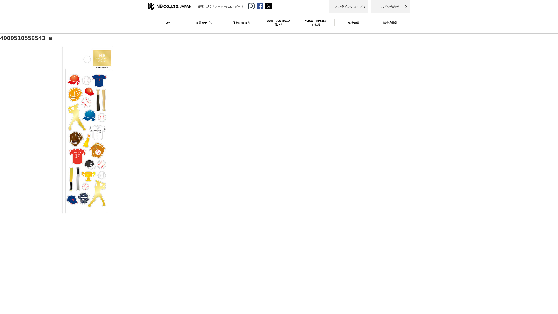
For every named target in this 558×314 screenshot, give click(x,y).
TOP (167, 22)
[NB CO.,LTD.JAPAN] (169, 5)
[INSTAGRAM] (251, 5)
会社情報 (353, 22)
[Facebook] (260, 5)
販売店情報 (390, 22)
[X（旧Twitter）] (268, 5)
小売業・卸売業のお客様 (316, 22)
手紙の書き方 (241, 22)
